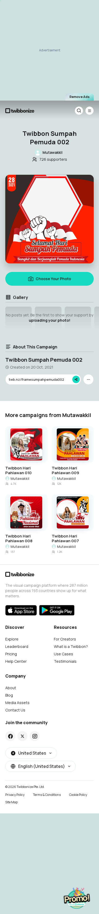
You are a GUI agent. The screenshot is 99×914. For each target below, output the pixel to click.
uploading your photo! (49, 320)
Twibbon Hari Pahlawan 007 (65, 538)
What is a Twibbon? (71, 646)
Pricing (11, 653)
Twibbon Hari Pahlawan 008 (18, 538)
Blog (9, 695)
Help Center (16, 661)
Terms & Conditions (47, 794)
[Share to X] (22, 736)
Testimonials (65, 661)
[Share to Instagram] (34, 736)
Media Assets (17, 702)
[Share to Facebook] (10, 736)
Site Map (11, 802)
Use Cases (63, 653)
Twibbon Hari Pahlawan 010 (18, 470)
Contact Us (15, 710)
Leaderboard (16, 646)
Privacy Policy (15, 794)
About (10, 687)
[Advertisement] (49, 49)
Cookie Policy (78, 794)
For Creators (65, 639)
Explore (11, 639)
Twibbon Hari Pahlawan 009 (65, 470)
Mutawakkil (20, 478)
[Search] (79, 110)
